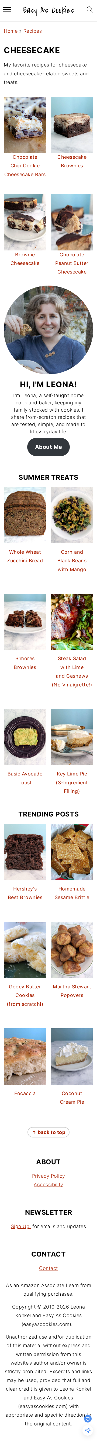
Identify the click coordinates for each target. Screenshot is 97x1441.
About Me (48, 447)
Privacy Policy (48, 1176)
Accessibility (48, 1184)
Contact (48, 1268)
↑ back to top (48, 1132)
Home (11, 31)
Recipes (32, 31)
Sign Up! (21, 1226)
